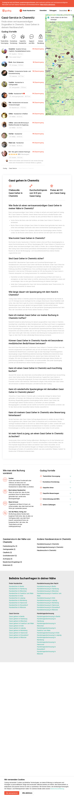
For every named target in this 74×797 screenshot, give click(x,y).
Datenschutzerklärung (57, 789)
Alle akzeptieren (12, 793)
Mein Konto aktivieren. (47, 4)
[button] (55, 476)
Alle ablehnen (27, 793)
